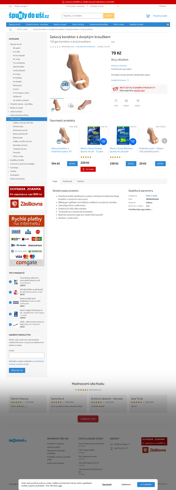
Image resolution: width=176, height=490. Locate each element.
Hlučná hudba (18, 66)
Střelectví (17, 96)
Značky (13, 171)
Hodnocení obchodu (88, 383)
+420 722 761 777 (121, 448)
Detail (72, 163)
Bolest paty (18, 137)
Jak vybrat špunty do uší (88, 463)
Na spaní (16, 48)
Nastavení (107, 484)
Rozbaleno (14, 175)
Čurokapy (14, 167)
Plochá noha (18, 126)
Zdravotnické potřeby (19, 115)
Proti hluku (17, 78)
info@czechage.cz (122, 444)
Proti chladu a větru (21, 93)
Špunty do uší (16, 44)
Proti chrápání (19, 55)
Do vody (16, 59)
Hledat (108, 15)
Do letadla (17, 81)
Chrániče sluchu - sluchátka (21, 104)
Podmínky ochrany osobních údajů (59, 458)
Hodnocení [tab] (67, 181)
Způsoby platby (97, 6)
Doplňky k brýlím (17, 160)
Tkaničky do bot (20, 149)
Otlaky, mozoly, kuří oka (23, 122)
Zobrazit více (88, 419)
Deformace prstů (20, 130)
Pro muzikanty (19, 63)
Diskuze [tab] (80, 181)
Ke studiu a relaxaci (21, 100)
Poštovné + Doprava (75, 6)
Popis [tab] (55, 181)
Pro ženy (16, 74)
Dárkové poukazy (17, 178)
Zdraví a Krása (16, 111)
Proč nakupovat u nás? (87, 456)
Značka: (103, 46)
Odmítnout (126, 484)
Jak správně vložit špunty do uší (90, 470)
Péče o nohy (15, 119)
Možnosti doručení (119, 66)
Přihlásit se (17, 370)
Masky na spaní (16, 108)
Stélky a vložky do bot (22, 141)
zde (60, 485)
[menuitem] (14, 24)
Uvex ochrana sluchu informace (91, 443)
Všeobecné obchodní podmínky (56, 452)
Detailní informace (118, 80)
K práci (16, 89)
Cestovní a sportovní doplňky (22, 164)
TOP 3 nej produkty (86, 450)
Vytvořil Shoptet (160, 484)
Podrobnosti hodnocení (85, 46)
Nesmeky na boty (20, 145)
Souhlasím (147, 484)
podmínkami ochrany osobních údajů (26, 363)
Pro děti (16, 51)
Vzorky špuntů (19, 70)
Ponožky (16, 152)
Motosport (17, 85)
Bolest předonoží (20, 134)
